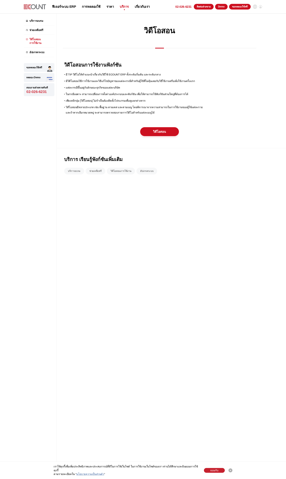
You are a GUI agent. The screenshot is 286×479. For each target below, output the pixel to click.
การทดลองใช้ (91, 6)
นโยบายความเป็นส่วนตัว (90, 474)
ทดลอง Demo (33, 77)
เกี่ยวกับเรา (142, 6)
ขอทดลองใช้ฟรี (240, 6)
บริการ (124, 6)
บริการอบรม (36, 20)
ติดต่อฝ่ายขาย (204, 6)
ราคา (110, 6)
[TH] (35, 6)
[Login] (260, 6)
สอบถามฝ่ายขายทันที (37, 90)
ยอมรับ (214, 470)
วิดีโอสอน (159, 131)
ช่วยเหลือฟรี (36, 30)
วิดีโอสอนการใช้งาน (35, 41)
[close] (230, 470)
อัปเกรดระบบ (36, 52)
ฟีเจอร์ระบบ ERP (64, 6)
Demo (221, 6)
